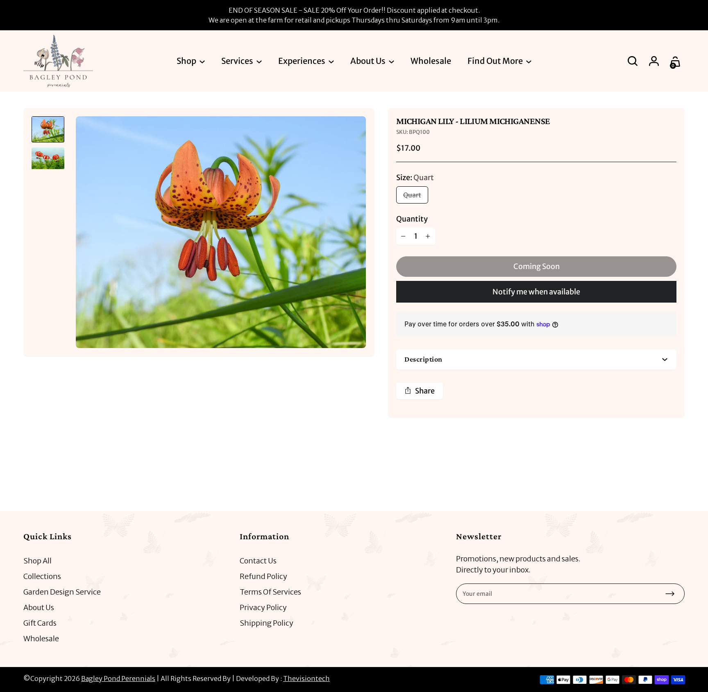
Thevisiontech (306, 678)
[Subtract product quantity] (403, 236)
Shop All (37, 560)
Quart (412, 195)
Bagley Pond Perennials (118, 678)
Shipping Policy (266, 623)
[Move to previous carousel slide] (652, 474)
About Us (38, 607)
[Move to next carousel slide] (676, 474)
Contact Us (258, 560)
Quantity (412, 219)
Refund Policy (263, 576)
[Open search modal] (633, 61)
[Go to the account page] (655, 61)
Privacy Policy (263, 607)
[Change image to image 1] (48, 129)
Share (425, 391)
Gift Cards (40, 623)
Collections (42, 576)
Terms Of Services (270, 592)
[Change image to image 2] (48, 158)
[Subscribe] (669, 593)
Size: (415, 177)
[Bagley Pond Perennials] (58, 61)
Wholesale (41, 638)
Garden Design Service (62, 592)
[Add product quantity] (428, 236)
